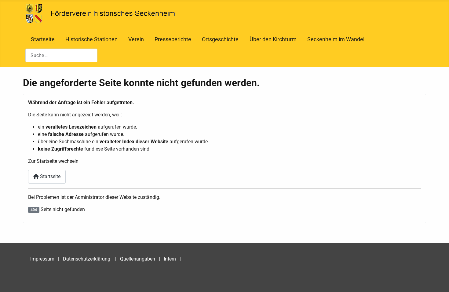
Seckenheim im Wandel (335, 39)
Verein (136, 39)
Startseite (43, 39)
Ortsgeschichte (220, 39)
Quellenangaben (137, 259)
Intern (170, 259)
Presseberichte (173, 39)
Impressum (42, 259)
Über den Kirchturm (273, 39)
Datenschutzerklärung (86, 259)
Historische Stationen (91, 39)
